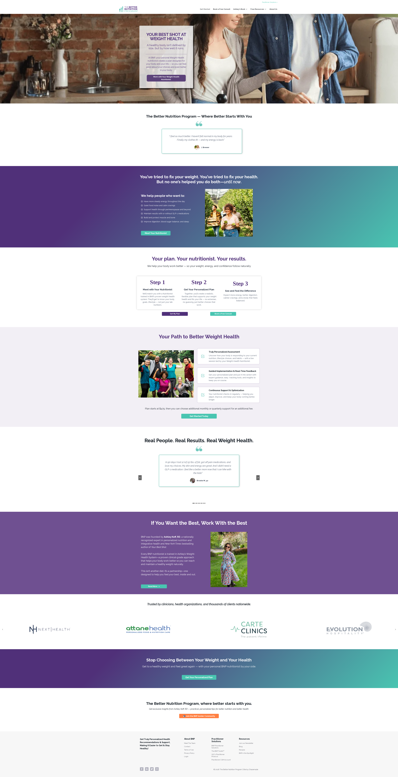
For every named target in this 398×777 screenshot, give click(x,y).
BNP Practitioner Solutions (217, 747)
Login (186, 756)
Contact (187, 746)
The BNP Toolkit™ (218, 751)
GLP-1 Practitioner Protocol (218, 755)
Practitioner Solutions (218, 740)
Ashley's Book (239, 9)
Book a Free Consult (221, 9)
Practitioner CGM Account (221, 760)
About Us (273, 9)
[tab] (193, 503)
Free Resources (257, 9)
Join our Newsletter (246, 743)
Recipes (242, 750)
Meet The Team (189, 743)
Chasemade (253, 769)
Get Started (205, 9)
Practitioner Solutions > (269, 2)
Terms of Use (189, 750)
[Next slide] (258, 477)
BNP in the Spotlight (246, 753)
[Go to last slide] (140, 477)
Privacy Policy (189, 753)
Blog (241, 746)
